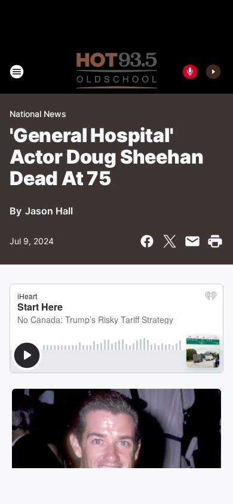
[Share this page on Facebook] (147, 241)
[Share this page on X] (169, 241)
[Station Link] (116, 72)
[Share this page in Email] (192, 241)
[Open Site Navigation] (17, 71)
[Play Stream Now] (213, 71)
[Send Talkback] (190, 71)
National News (38, 114)
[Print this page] (215, 241)
